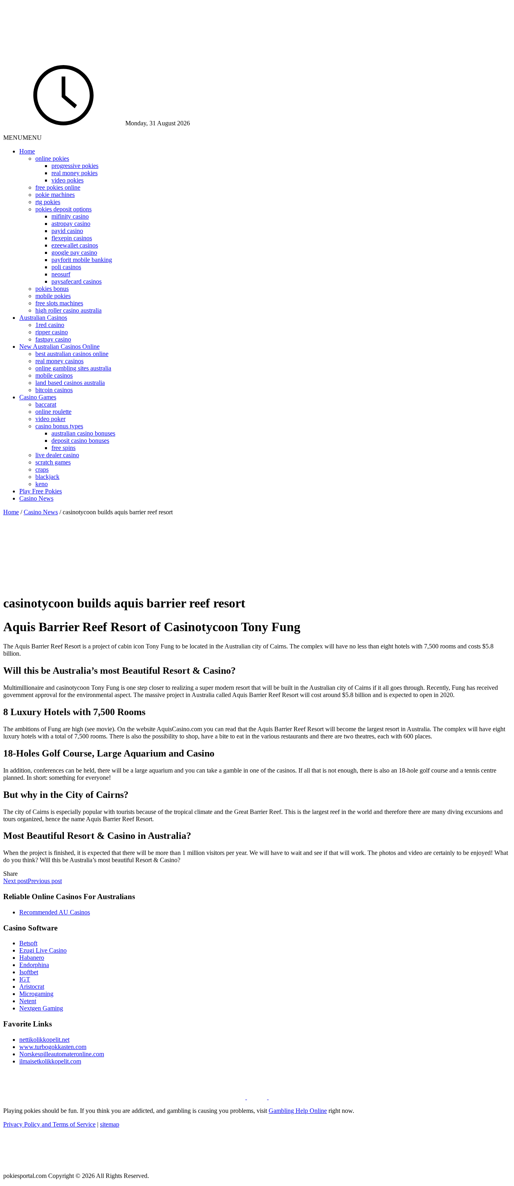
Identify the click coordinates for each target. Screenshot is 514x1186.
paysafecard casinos (76, 281)
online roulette (53, 411)
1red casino (49, 324)
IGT (24, 979)
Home (27, 151)
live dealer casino (57, 455)
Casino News (36, 498)
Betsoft (28, 943)
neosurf (60, 274)
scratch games (53, 462)
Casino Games (37, 397)
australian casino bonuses (83, 433)
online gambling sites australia (73, 368)
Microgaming (36, 993)
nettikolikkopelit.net (44, 1039)
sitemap (109, 1124)
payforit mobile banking (81, 259)
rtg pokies (47, 201)
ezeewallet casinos (74, 245)
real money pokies (74, 173)
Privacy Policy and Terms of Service (49, 1124)
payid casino (67, 230)
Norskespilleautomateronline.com (61, 1054)
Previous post (45, 880)
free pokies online (57, 187)
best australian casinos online (71, 353)
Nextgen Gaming (41, 1008)
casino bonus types (59, 426)
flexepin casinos (71, 238)
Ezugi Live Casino (43, 950)
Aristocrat (31, 986)
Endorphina (34, 964)
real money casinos (59, 361)
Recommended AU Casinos (54, 912)
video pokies (67, 180)
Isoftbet (28, 972)
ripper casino (51, 332)
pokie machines (55, 194)
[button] (22, 137)
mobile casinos (54, 375)
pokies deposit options (63, 209)
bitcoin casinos (54, 389)
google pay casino (74, 252)
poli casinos (66, 267)
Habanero (31, 957)
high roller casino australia (68, 310)
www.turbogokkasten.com (52, 1046)
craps (42, 469)
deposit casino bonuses (80, 440)
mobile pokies (53, 295)
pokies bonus (52, 288)
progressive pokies (74, 165)
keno (41, 484)
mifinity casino (70, 216)
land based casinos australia (70, 382)
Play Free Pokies (40, 491)
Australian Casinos (43, 317)
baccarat (45, 404)
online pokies (52, 158)
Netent (27, 1001)
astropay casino (70, 223)
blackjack (47, 476)
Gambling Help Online (298, 1110)
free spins (63, 447)
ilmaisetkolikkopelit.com (50, 1061)
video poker (50, 418)
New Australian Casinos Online (59, 346)
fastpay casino (53, 339)
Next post (15, 880)
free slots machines (59, 303)
